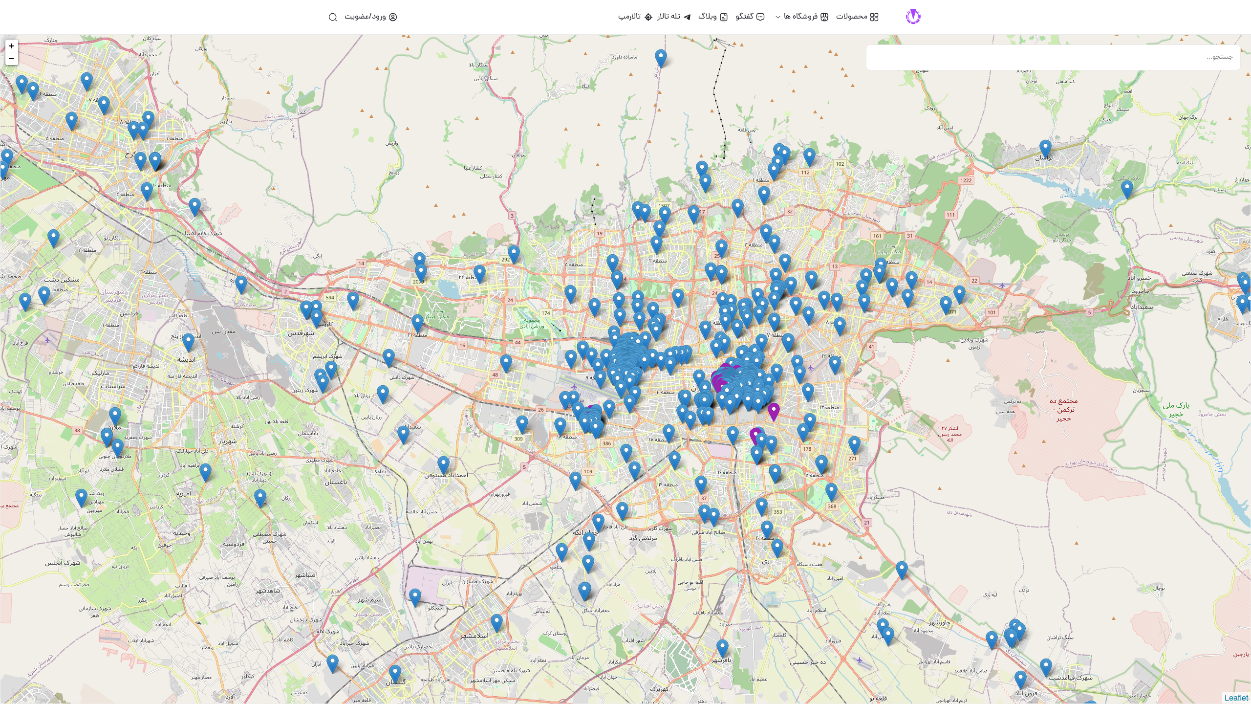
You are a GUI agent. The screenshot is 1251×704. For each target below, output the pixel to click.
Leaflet (1236, 697)
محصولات (851, 17)
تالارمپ (631, 17)
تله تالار (668, 17)
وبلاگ (707, 17)
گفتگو (744, 17)
